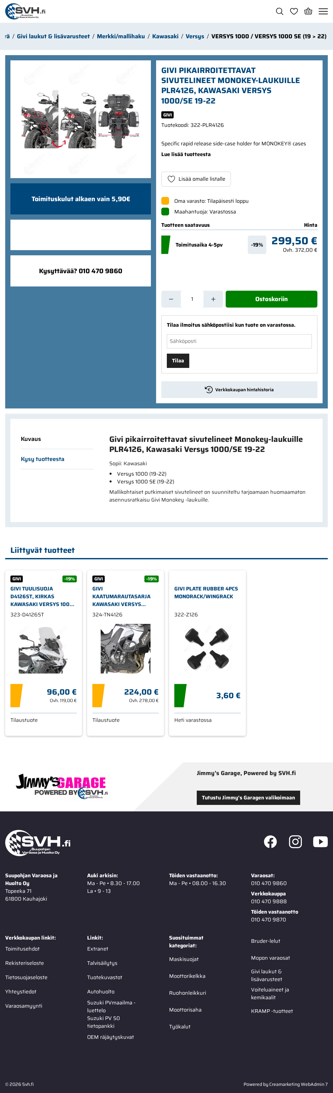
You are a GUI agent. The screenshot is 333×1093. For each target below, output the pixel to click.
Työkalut (180, 1027)
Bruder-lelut (265, 941)
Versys (195, 36)
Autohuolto (100, 992)
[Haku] (280, 11)
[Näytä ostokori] (308, 11)
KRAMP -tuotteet (272, 1011)
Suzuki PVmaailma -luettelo (111, 1006)
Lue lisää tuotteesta (186, 154)
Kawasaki (165, 36)
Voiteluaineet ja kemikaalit (270, 994)
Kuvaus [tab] (31, 438)
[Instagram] (295, 843)
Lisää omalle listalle (202, 179)
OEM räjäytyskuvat (110, 1037)
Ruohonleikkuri (187, 993)
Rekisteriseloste (24, 963)
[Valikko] (323, 11)
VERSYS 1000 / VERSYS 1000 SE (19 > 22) (268, 36)
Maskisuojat (184, 959)
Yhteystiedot (20, 992)
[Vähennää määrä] (171, 299)
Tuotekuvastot (104, 977)
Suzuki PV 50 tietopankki (103, 1022)
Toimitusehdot (22, 949)
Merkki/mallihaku (121, 36)
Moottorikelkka (187, 976)
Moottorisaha (185, 1010)
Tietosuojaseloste (26, 977)
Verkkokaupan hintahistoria (244, 389)
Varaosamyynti (23, 1006)
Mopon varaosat (270, 958)
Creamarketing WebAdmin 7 (298, 1084)
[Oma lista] (294, 11)
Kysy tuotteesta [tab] (42, 459)
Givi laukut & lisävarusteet (53, 36)
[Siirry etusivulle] (25, 11)
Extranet (97, 949)
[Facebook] (270, 843)
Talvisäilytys (102, 963)
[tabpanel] (208, 469)
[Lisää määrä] (213, 299)
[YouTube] (320, 843)
